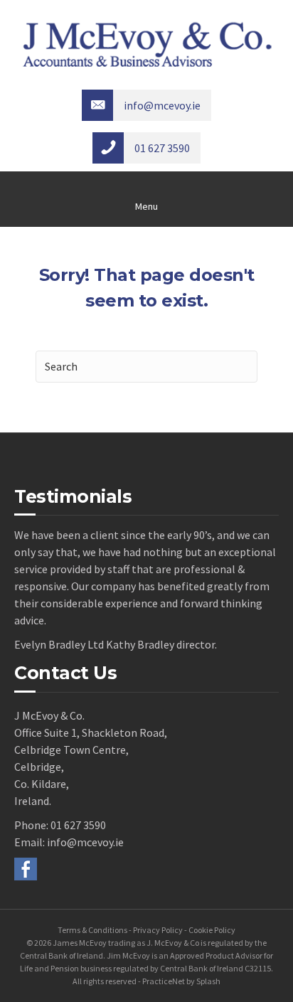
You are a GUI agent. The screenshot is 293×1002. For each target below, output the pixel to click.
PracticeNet (163, 981)
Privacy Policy (158, 929)
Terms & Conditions (92, 929)
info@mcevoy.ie (85, 842)
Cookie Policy (211, 929)
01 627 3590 (78, 825)
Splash (208, 981)
